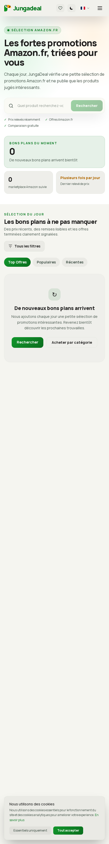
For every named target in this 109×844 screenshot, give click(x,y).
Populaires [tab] (46, 262)
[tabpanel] (54, 318)
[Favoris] (60, 8)
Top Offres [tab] (17, 262)
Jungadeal (27, 8)
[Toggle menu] (100, 8)
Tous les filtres (27, 246)
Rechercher (87, 105)
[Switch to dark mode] (71, 8)
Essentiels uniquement (30, 830)
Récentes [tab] (74, 262)
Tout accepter (68, 830)
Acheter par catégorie (72, 342)
